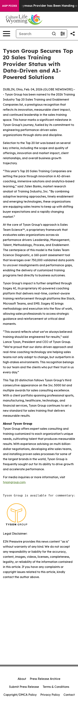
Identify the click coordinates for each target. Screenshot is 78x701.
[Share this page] (72, 33)
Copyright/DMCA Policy (20, 694)
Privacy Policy (50, 694)
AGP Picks (9, 5)
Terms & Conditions (56, 687)
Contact (69, 694)
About (22, 679)
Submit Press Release (24, 687)
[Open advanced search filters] (62, 33)
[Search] (54, 33)
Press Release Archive (45, 679)
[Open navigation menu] (6, 33)
